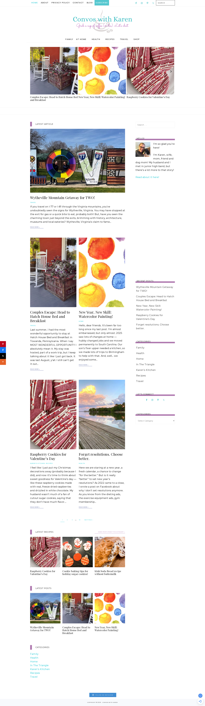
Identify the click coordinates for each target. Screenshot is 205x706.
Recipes (49, 463)
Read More (34, 227)
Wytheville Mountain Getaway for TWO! (62, 197)
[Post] (3, 356)
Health (82, 463)
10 (79, 520)
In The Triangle (39, 665)
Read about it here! (147, 177)
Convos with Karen (102, 21)
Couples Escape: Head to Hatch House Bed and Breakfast (50, 316)
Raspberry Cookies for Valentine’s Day (48, 456)
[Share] (3, 350)
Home (81, 321)
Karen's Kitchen (37, 463)
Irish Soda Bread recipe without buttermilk (108, 572)
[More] (3, 362)
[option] (54, 75)
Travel (33, 202)
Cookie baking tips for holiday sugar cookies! (75, 572)
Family (34, 654)
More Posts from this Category (111, 532)
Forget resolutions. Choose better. (101, 456)
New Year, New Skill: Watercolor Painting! (96, 314)
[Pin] (3, 344)
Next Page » (88, 520)
